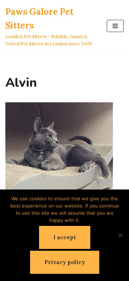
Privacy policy (64, 262)
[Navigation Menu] (115, 26)
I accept (64, 237)
